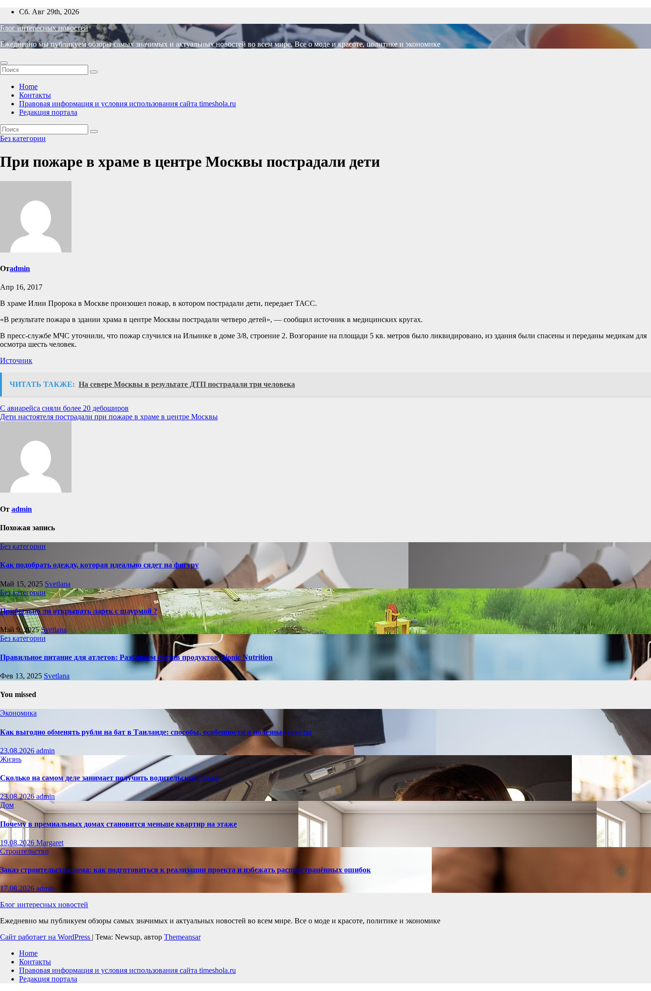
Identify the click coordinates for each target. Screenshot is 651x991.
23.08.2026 (18, 751)
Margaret (49, 843)
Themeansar (182, 937)
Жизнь (10, 759)
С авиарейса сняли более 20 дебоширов (64, 408)
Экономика (18, 713)
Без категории (23, 138)
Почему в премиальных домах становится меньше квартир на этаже (118, 824)
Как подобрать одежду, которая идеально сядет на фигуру (99, 565)
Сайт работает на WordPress (46, 937)
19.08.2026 (18, 843)
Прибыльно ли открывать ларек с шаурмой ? (78, 611)
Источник (16, 360)
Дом (7, 805)
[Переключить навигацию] (4, 62)
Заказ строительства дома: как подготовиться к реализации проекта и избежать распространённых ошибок (185, 870)
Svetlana (58, 584)
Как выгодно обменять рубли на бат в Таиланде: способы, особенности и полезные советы (156, 732)
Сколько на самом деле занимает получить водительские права (109, 778)
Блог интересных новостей (44, 28)
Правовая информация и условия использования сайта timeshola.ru (127, 104)
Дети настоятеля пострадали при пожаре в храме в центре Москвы (109, 417)
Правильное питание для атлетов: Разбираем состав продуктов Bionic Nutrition (136, 657)
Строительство (24, 851)
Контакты (35, 95)
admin (20, 268)
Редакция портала (48, 112)
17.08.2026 (18, 888)
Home (28, 86)
